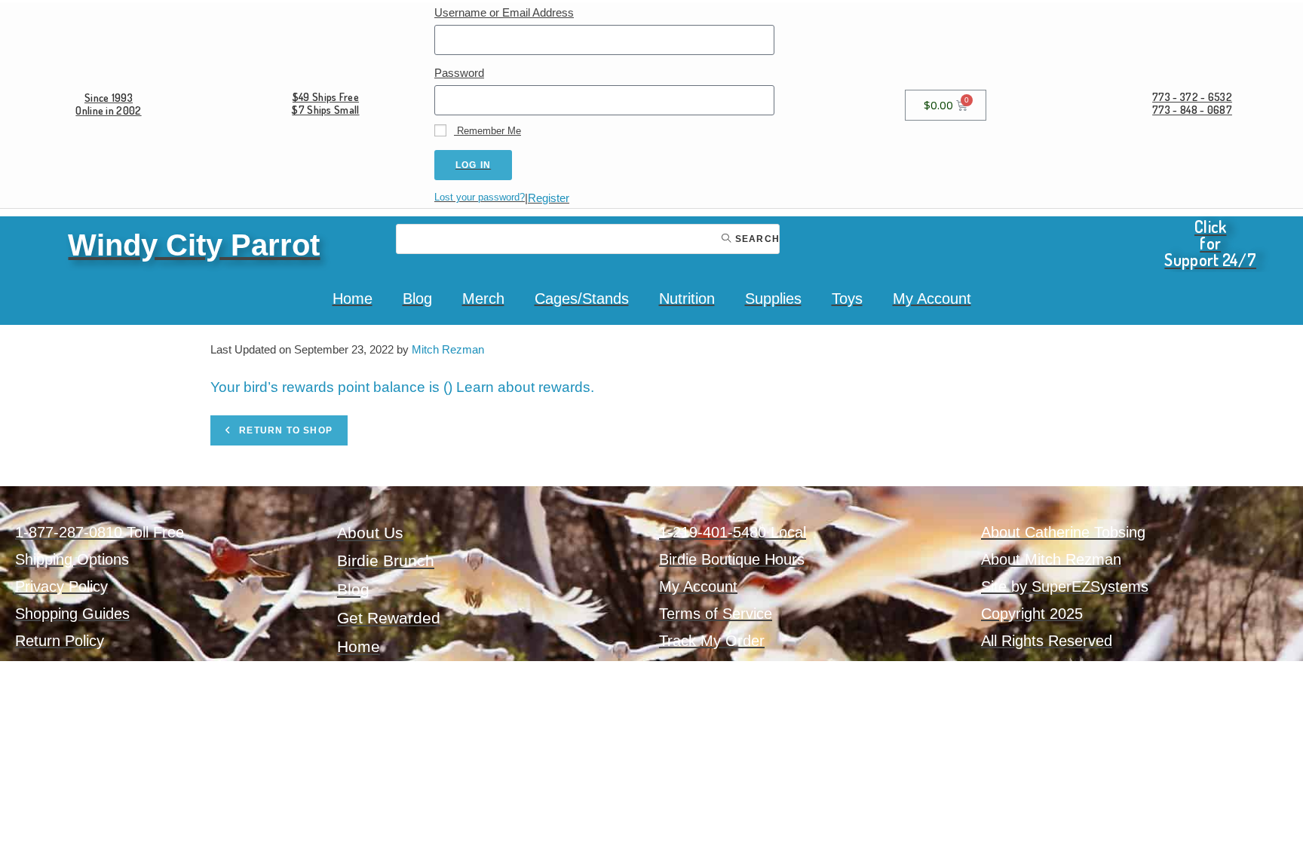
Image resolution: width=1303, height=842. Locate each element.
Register (548, 197)
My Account (932, 298)
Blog (417, 298)
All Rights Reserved (1046, 640)
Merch (483, 298)
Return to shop (284, 430)
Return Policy (59, 640)
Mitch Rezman (448, 349)
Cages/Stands (582, 298)
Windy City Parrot (194, 245)
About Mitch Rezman (1051, 559)
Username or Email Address (504, 12)
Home (353, 298)
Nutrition (687, 298)
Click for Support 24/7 (1210, 243)
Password (459, 72)
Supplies (773, 298)
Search (756, 239)
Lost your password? (479, 197)
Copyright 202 (1028, 613)
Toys (847, 298)
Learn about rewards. (525, 387)
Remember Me (487, 130)
